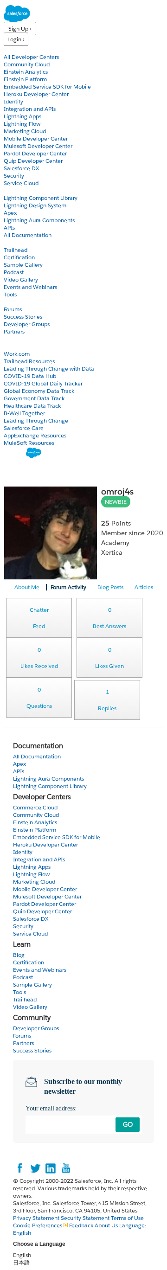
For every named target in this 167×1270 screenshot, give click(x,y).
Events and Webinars (30, 287)
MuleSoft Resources (29, 443)
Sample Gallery (23, 265)
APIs (9, 227)
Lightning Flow (22, 124)
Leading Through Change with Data (49, 368)
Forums (13, 309)
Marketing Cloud (25, 131)
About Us (106, 1225)
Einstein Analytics (26, 72)
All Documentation (27, 235)
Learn (11, 242)
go (128, 1124)
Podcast (14, 272)
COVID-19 (17, 346)
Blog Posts (110, 587)
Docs (10, 190)
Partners (14, 331)
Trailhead (15, 250)
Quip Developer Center (33, 161)
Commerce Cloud (35, 807)
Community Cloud (27, 64)
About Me (26, 587)
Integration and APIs (30, 109)
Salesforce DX (21, 168)
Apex (10, 213)
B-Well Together (24, 413)
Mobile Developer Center (36, 138)
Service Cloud (21, 183)
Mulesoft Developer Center (38, 146)
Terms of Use (127, 1218)
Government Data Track (34, 398)
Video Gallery (21, 279)
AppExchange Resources (35, 435)
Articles (144, 587)
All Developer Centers (31, 57)
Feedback (81, 1225)
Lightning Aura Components (39, 220)
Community (20, 302)
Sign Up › (20, 28)
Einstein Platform (25, 79)
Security (14, 176)
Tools (10, 294)
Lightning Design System (35, 205)
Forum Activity (68, 587)
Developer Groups (27, 324)
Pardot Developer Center (35, 153)
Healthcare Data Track (32, 406)
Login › (16, 39)
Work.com (17, 354)
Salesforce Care (24, 428)
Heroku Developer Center (36, 94)
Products (16, 49)
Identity (13, 101)
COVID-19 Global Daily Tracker (43, 383)
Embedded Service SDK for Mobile (47, 86)
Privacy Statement (37, 1218)
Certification (19, 257)
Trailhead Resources (29, 361)
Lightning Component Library (40, 198)
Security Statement (86, 1218)
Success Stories (23, 317)
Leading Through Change (36, 420)
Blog (10, 339)
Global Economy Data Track (39, 391)
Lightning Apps (22, 116)
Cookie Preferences (38, 1225)
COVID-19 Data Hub (30, 376)
